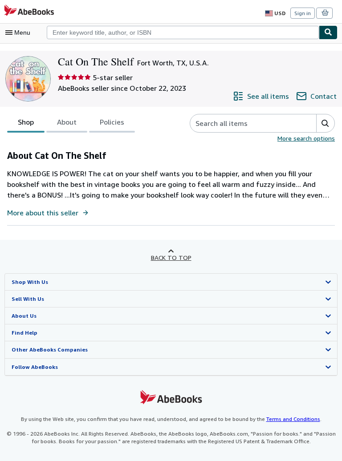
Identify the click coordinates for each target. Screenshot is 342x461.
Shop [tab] (26, 121)
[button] (325, 123)
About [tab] (67, 121)
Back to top (171, 257)
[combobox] (183, 32)
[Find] (328, 32)
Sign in (302, 13)
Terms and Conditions (293, 419)
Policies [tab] (112, 121)
